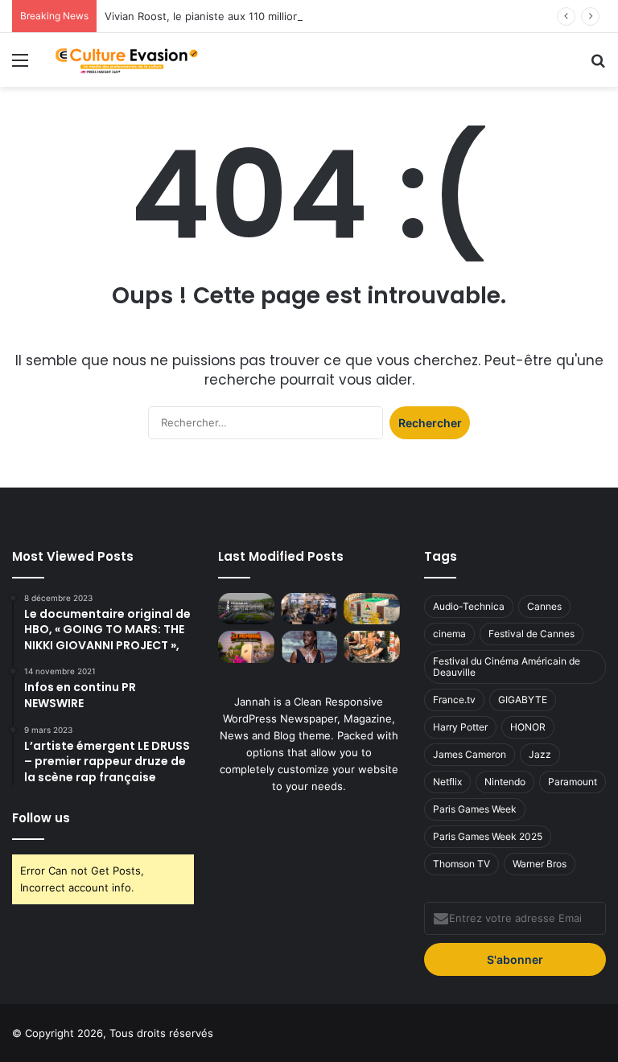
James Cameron (469, 754)
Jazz (540, 754)
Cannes (544, 606)
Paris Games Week (475, 809)
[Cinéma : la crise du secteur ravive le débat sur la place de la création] (309, 646)
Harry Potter (460, 727)
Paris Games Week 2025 (487, 836)
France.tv (454, 700)
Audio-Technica (469, 606)
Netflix (447, 782)
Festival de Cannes (531, 634)
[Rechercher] (598, 65)
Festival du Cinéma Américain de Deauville (506, 666)
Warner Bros (539, 864)
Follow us (41, 817)
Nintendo (504, 782)
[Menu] (20, 65)
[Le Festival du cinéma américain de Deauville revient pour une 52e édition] (246, 608)
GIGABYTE (522, 700)
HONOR (528, 727)
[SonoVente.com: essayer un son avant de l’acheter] (372, 646)
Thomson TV (461, 864)
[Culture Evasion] (125, 60)
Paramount (572, 782)
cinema (449, 634)
